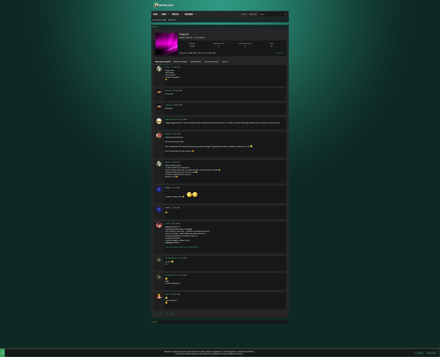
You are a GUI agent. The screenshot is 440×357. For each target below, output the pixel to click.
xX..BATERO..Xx (171, 258)
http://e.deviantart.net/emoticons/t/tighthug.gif (182, 247)
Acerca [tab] (225, 62)
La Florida (201, 37)
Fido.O (167, 294)
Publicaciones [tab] (195, 62)
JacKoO (168, 134)
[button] (168, 14)
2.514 (192, 46)
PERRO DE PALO (171, 119)
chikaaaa (168, 90)
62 (167, 314)
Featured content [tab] (212, 62)
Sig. (172, 314)
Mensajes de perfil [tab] (162, 62)
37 (272, 46)
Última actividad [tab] (180, 62)
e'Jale (167, 223)
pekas (167, 67)
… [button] (163, 314)
